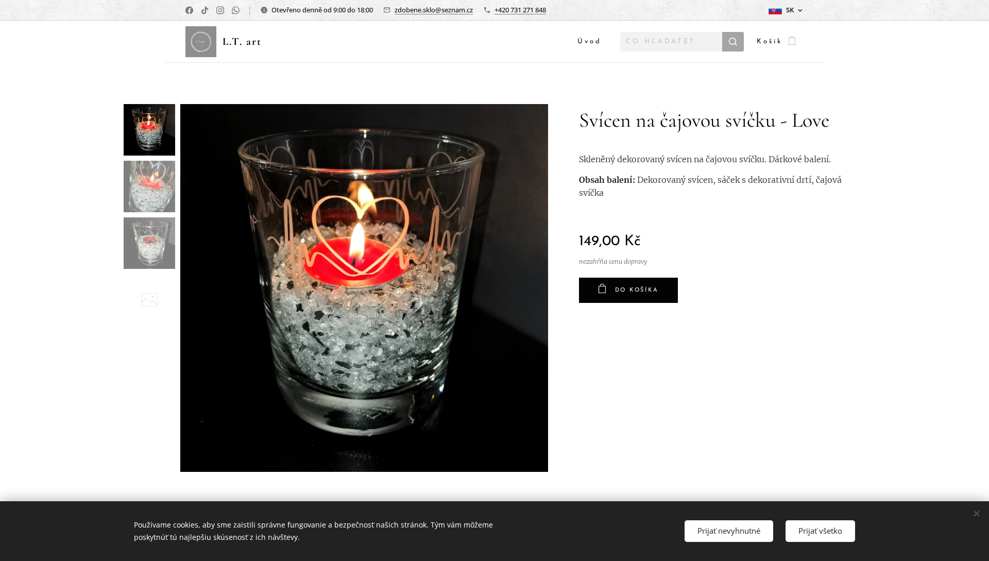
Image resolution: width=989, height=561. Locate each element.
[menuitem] (592, 42)
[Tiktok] (204, 10)
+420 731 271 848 (520, 9)
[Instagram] (220, 10)
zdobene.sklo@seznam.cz (434, 9)
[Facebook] (189, 10)
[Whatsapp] (235, 10)
